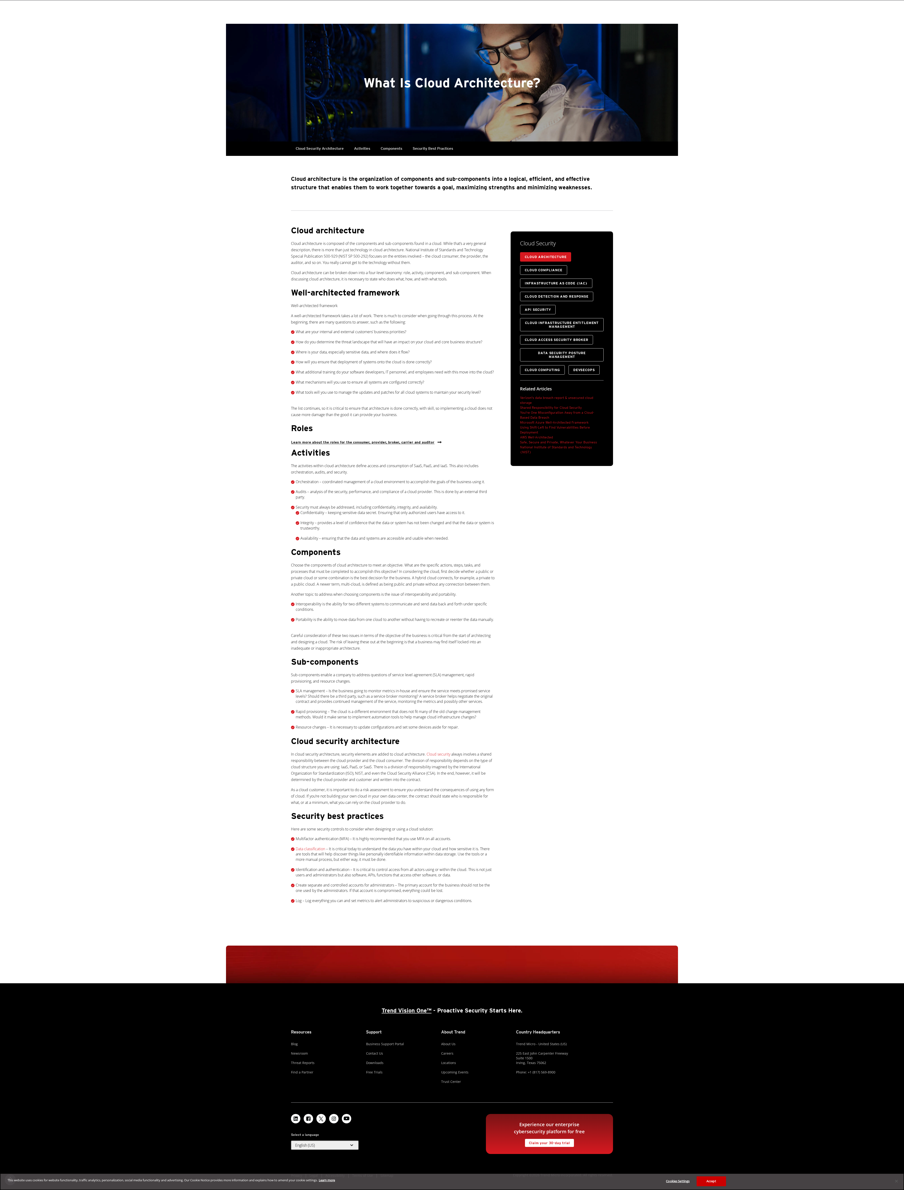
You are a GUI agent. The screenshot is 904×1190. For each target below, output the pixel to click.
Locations (448, 1062)
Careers (447, 1053)
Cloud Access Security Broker (556, 340)
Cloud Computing (542, 370)
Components (391, 148)
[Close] (896, 1181)
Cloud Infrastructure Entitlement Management (562, 324)
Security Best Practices (433, 148)
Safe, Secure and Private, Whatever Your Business (558, 442)
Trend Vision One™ (407, 1010)
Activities (362, 148)
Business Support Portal (385, 1044)
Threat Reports (303, 1062)
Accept (711, 1181)
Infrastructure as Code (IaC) (556, 283)
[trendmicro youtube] (346, 1118)
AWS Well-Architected (536, 437)
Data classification (310, 848)
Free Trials (374, 1072)
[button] (325, 1145)
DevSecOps (584, 370)
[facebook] (308, 1118)
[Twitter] (321, 1118)
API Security (538, 310)
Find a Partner (302, 1072)
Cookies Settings (678, 1181)
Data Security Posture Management (562, 355)
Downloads (374, 1062)
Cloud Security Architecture (320, 148)
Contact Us (374, 1053)
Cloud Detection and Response (557, 296)
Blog (294, 1044)
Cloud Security (538, 243)
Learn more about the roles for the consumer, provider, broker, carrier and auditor (363, 442)
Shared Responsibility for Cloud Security (551, 407)
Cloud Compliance (543, 270)
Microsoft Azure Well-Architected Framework (554, 422)
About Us (448, 1044)
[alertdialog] (452, 1181)
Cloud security (438, 754)
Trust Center (451, 1081)
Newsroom (299, 1053)
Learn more (327, 1180)
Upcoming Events (454, 1072)
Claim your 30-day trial (547, 1142)
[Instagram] (334, 1118)
